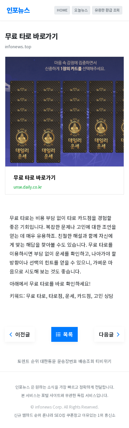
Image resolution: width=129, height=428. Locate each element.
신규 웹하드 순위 (27, 415)
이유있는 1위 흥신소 (98, 415)
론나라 (47, 415)
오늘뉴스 (81, 10)
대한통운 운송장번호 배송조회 (67, 361)
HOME (62, 10)
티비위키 (103, 361)
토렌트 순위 (28, 361)
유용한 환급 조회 (107, 10)
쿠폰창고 (73, 415)
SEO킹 (59, 415)
